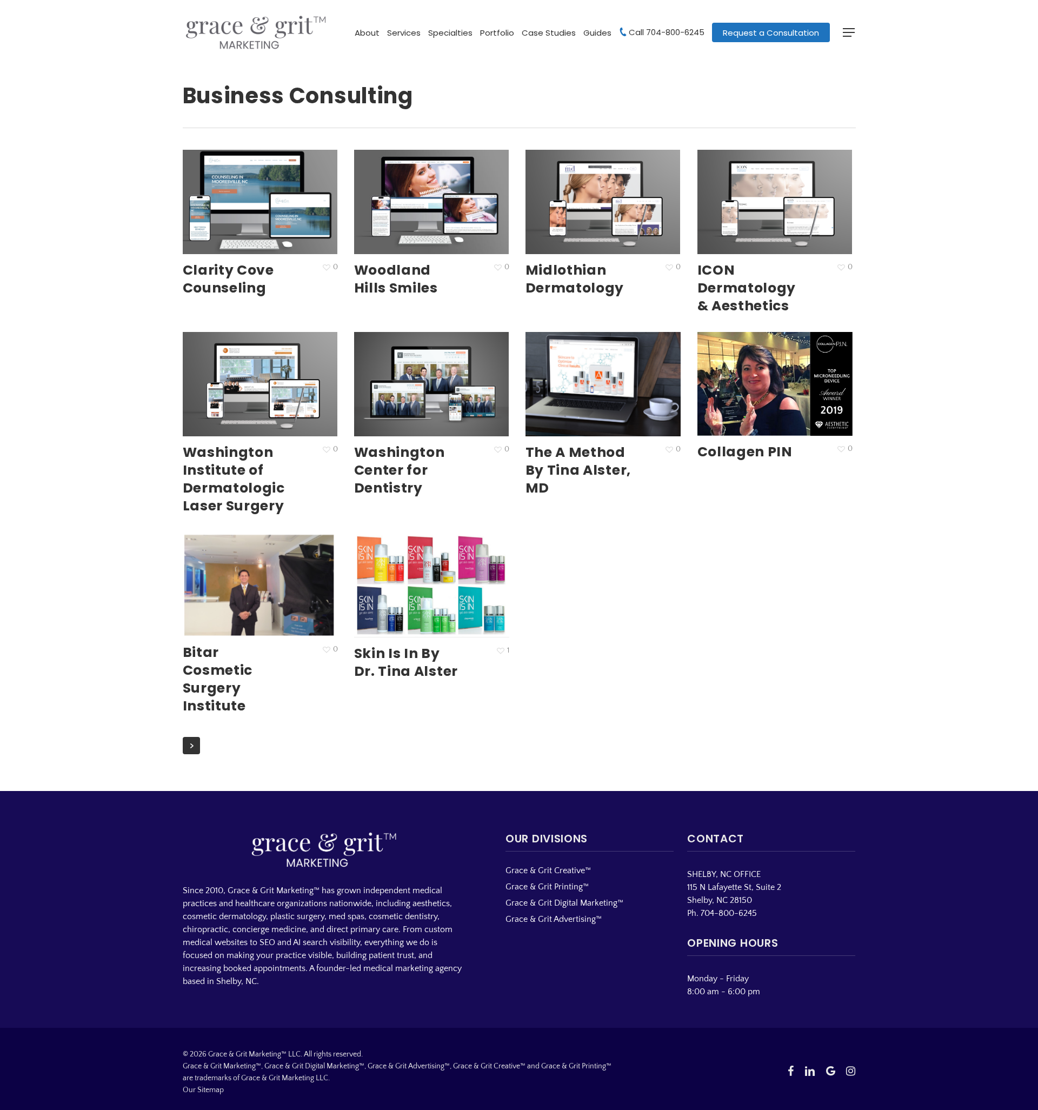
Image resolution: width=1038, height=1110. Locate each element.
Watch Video (751, 373)
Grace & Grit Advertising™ (553, 919)
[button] (849, 32)
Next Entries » (191, 745)
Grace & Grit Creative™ (548, 870)
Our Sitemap (203, 1090)
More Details (284, 192)
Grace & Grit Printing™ (547, 887)
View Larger (235, 192)
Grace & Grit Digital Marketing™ (564, 903)
